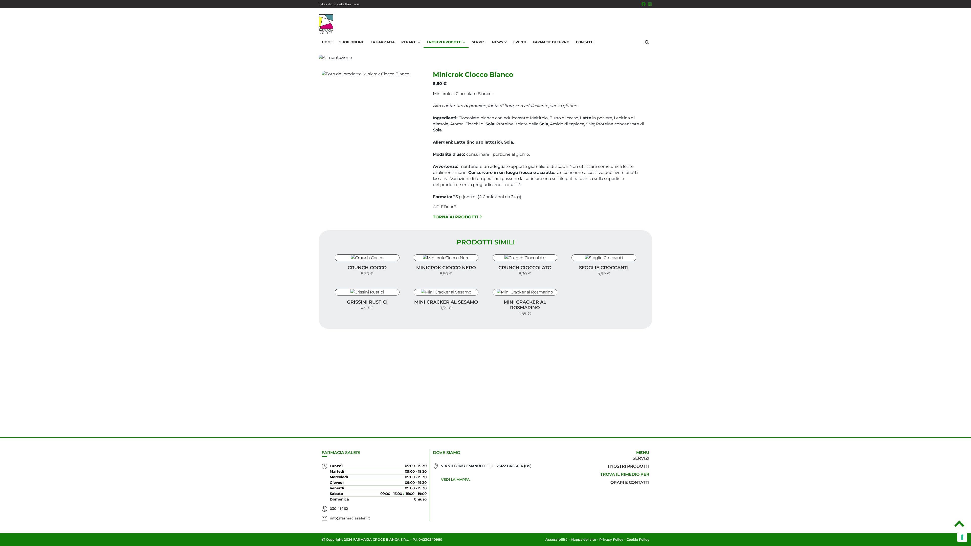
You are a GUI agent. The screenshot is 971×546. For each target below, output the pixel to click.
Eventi (519, 42)
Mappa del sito (583, 539)
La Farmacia (383, 42)
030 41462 (339, 508)
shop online (351, 42)
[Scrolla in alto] (959, 525)
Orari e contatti (629, 482)
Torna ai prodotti (455, 217)
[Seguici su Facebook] (643, 4)
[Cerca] (647, 42)
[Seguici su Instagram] (649, 4)
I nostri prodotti (628, 466)
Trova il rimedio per (624, 474)
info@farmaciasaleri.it (350, 518)
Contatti (584, 42)
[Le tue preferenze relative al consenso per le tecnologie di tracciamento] (962, 537)
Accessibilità (556, 539)
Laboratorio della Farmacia (339, 4)
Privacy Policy (611, 539)
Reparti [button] (408, 42)
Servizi (479, 42)
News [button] (497, 42)
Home (327, 42)
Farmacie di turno (551, 42)
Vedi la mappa (455, 479)
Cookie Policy (638, 539)
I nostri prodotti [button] (444, 42)
